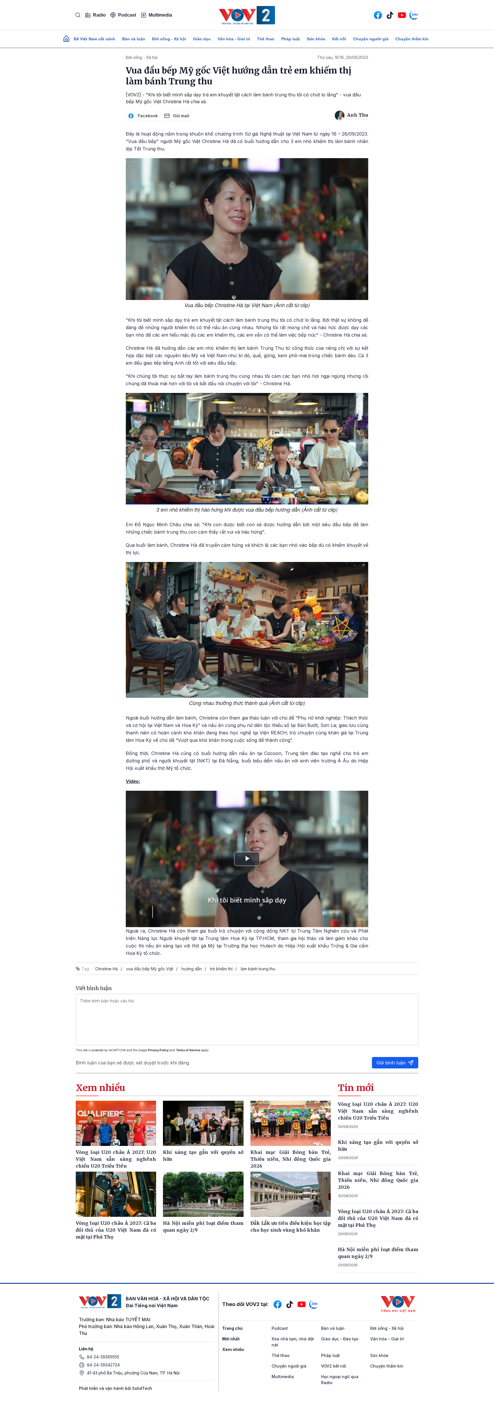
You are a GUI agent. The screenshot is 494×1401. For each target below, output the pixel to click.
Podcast (127, 15)
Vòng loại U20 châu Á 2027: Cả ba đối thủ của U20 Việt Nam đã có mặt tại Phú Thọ (378, 1218)
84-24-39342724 (103, 1364)
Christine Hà (106, 968)
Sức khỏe (316, 39)
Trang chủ (232, 1328)
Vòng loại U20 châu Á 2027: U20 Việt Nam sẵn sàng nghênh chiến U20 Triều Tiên (378, 1111)
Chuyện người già (371, 39)
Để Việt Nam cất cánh (94, 39)
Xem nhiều (233, 1349)
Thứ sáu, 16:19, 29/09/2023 (342, 57)
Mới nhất (231, 1338)
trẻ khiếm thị (221, 968)
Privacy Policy (158, 1050)
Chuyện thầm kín (412, 39)
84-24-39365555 (103, 1356)
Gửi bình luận (391, 1063)
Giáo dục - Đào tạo (339, 1338)
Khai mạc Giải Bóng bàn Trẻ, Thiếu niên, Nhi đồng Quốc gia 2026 (378, 1180)
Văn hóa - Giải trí (234, 39)
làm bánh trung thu (258, 968)
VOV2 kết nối (333, 1366)
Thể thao (265, 39)
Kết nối (339, 39)
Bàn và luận (133, 39)
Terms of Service (188, 1050)
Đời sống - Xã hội (169, 39)
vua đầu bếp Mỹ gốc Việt (149, 968)
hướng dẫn (192, 968)
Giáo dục (202, 39)
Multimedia (160, 15)
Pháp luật (290, 39)
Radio (99, 15)
